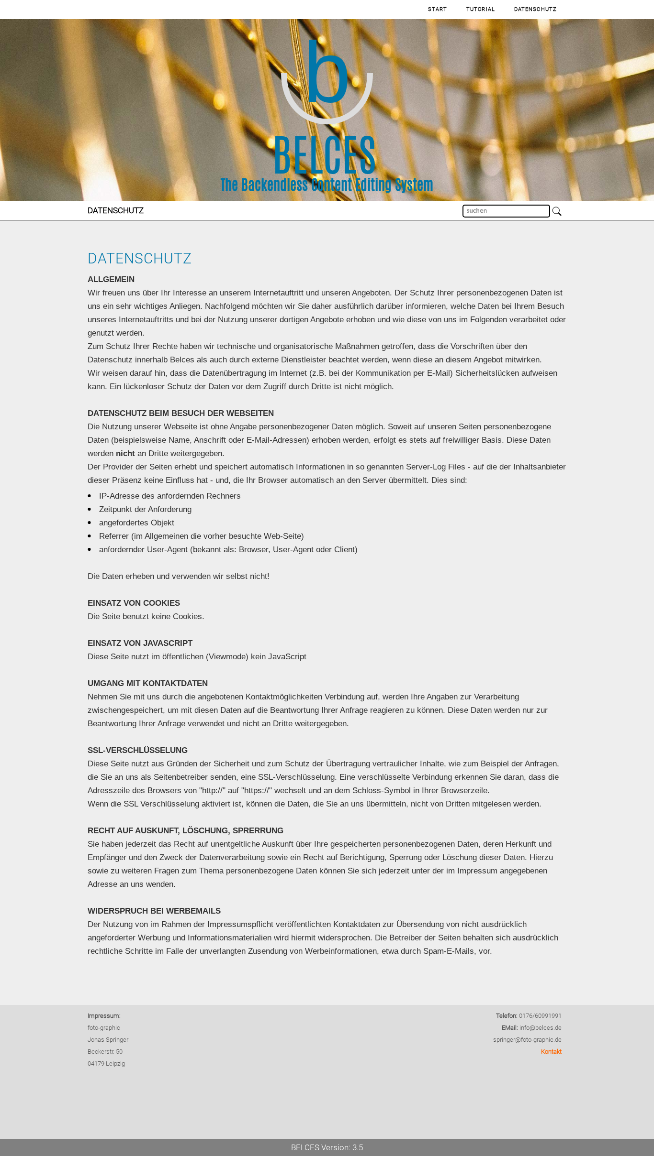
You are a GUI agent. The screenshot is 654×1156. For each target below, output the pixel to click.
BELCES (305, 1147)
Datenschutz (535, 9)
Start (438, 9)
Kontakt (551, 1051)
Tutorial (480, 9)
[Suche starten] (557, 212)
